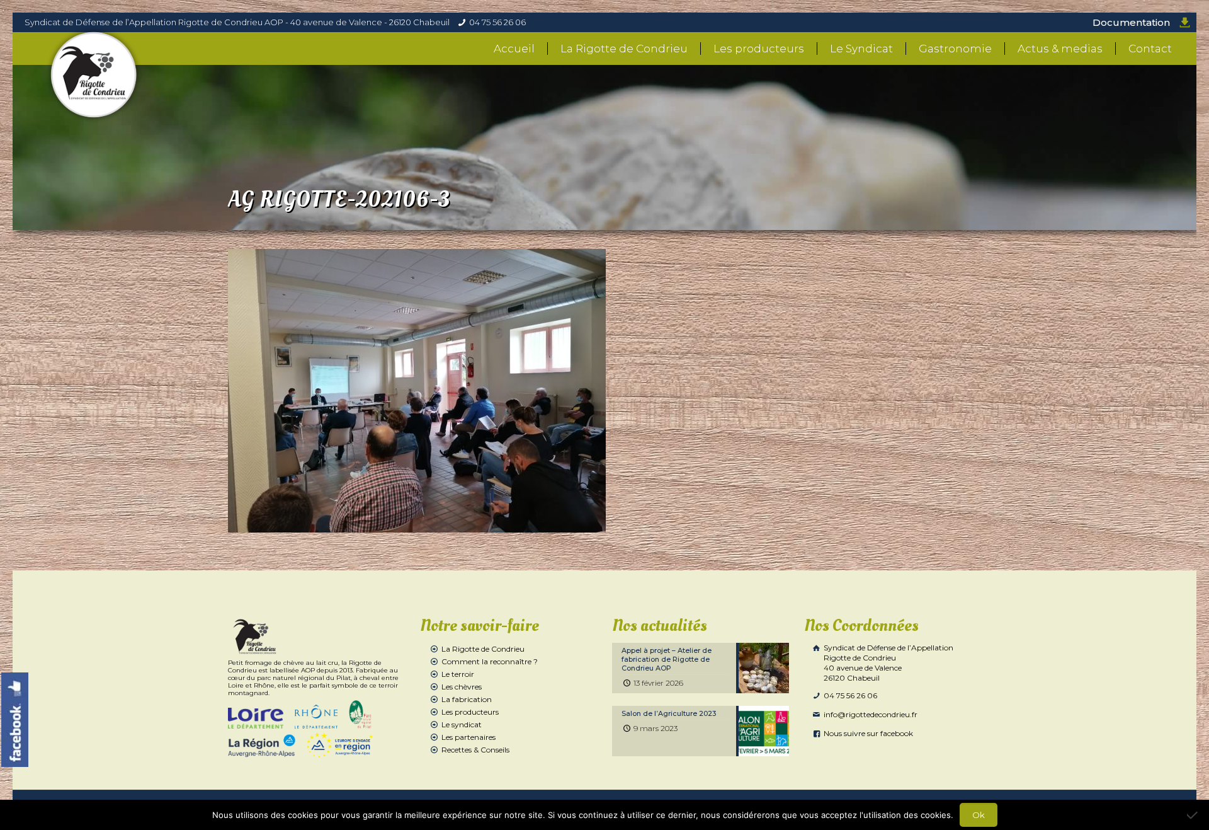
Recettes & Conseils (475, 749)
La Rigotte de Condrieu (483, 649)
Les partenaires (468, 737)
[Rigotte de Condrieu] (94, 75)
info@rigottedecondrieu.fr (869, 714)
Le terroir (457, 674)
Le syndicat (461, 724)
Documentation (1131, 22)
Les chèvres (461, 686)
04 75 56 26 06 (497, 22)
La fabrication (466, 699)
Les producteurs (470, 712)
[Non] (1193, 815)
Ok (978, 815)
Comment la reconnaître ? (489, 661)
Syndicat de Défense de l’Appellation (887, 663)
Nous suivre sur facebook (867, 733)
